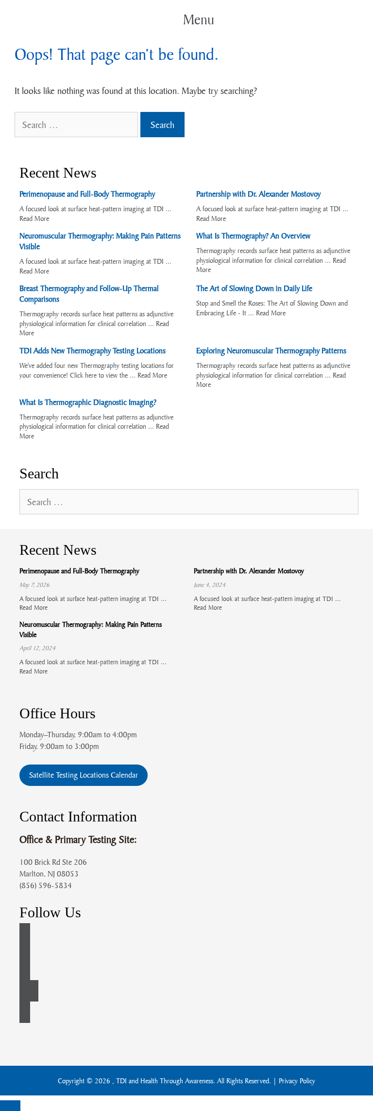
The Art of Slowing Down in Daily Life (254, 288)
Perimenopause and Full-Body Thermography (87, 193)
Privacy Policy (297, 1080)
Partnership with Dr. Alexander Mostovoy (258, 193)
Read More (34, 218)
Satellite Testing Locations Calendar (83, 774)
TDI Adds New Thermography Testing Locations (92, 350)
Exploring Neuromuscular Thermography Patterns (271, 350)
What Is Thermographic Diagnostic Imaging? (87, 402)
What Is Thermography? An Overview (253, 235)
